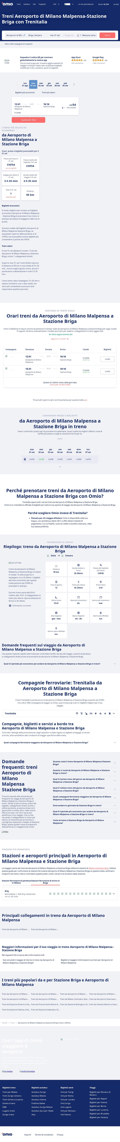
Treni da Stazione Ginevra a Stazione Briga (20, 1004)
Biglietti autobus (39, 1087)
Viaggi (93, 1087)
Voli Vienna (66, 1114)
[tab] (25, 92)
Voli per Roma (67, 1096)
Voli (34, 4)
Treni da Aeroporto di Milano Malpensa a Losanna (82, 994)
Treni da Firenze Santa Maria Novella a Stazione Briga (54, 1004)
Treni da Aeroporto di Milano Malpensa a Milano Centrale (56, 929)
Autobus (27, 4)
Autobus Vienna (39, 1099)
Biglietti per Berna (98, 1106)
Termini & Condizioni (44, 1134)
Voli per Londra (68, 1099)
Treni (19, 4)
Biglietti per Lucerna (99, 1110)
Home (4, 1023)
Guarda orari (11, 197)
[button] (55, 35)
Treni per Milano (10, 1092)
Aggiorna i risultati (58, 339)
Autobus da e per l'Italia (42, 1111)
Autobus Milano (39, 1096)
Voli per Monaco (68, 1111)
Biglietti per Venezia (99, 1117)
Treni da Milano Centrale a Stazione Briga (78, 999)
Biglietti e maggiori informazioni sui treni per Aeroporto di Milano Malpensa (87, 961)
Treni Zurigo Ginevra (11, 1096)
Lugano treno (8, 1111)
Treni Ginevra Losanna (12, 1099)
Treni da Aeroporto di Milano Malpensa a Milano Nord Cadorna (30, 929)
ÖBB (4, 1107)
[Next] (74, 84)
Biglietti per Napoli (98, 1098)
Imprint (27, 1134)
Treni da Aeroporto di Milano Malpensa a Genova (52, 999)
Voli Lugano (66, 1107)
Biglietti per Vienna (98, 1102)
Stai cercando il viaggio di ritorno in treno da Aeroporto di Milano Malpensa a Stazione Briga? (28, 961)
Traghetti (42, 4)
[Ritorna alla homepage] (9, 4)
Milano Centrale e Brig (98, 868)
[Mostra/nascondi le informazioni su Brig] (113, 893)
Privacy (60, 1134)
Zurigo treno (8, 1114)
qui (85, 400)
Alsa (33, 1114)
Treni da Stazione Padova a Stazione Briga (20, 1009)
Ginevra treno (8, 1103)
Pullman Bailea (38, 1103)
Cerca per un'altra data (60, 385)
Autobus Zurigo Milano (42, 1107)
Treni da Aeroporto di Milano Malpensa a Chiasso (23, 999)
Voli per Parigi (67, 1092)
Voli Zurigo (66, 1103)
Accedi (116, 4)
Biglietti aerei (67, 1087)
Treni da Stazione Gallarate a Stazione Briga (50, 1009)
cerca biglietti (11, 168)
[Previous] (24, 451)
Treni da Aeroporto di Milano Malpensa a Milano (23, 994)
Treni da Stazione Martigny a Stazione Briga (79, 1004)
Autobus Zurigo (39, 1092)
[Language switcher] (69, 4)
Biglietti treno (9, 1087)
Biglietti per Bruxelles (99, 1113)
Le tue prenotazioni (86, 4)
